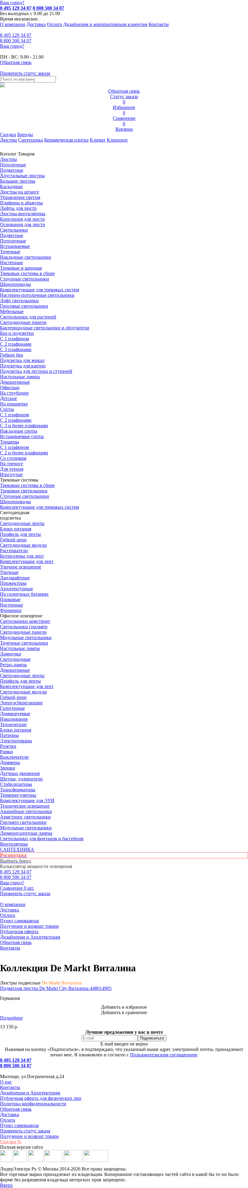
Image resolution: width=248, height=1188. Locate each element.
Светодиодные (15, 659)
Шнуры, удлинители (21, 778)
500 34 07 (15, 40)
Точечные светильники (24, 642)
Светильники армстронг (25, 621)
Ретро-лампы (13, 664)
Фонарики (10, 610)
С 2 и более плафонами (24, 452)
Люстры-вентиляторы (22, 213)
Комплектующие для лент (27, 561)
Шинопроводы (15, 284)
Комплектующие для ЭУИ (27, 800)
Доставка (36, 24)
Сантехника (30, 139)
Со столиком (13, 458)
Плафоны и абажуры (21, 202)
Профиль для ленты (20, 534)
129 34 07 (15, 35)
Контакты (158, 24)
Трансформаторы (17, 789)
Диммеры (10, 762)
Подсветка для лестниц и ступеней (36, 371)
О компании (12, 24)
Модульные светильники (26, 637)
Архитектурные (16, 588)
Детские (8, 398)
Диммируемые (15, 713)
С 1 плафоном (14, 338)
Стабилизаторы (16, 784)
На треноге (11, 463)
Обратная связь (15, 942)
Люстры (8, 139)
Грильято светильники (23, 822)
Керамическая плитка (66, 139)
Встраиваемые (15, 246)
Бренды (25, 134)
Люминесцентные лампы (26, 833)
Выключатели (14, 757)
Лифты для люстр (18, 208)
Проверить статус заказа (25, 1130)
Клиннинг (117, 139)
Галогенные (12, 708)
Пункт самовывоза (19, 920)
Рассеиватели (14, 550)
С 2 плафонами (15, 344)
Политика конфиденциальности (33, 1103)
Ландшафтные (15, 577)
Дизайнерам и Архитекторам (30, 937)
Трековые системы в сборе (27, 273)
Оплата (54, 24)
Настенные (11, 262)
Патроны (9, 735)
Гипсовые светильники (24, 306)
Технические (13, 724)
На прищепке (14, 403)
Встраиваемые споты (22, 436)
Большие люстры (17, 181)
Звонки (7, 767)
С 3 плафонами (15, 349)
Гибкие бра (11, 354)
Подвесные (11, 170)
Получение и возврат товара (29, 926)
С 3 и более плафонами (24, 425)
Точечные (10, 251)
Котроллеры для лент (22, 556)
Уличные (9, 572)
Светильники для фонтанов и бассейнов (41, 838)
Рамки (6, 751)
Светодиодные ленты (22, 523)
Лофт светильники (19, 300)
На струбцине (14, 392)
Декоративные (15, 382)
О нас (6, 1081)
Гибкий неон (13, 539)
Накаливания (14, 719)
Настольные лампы (20, 648)
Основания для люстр (22, 224)
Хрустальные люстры (22, 175)
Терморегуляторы (18, 795)
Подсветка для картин (23, 365)
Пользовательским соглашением (163, 1054)
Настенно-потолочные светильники (37, 295)
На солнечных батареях (24, 594)
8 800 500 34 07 (48, 8)
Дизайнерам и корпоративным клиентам (105, 24)
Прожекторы (13, 583)
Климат (98, 139)
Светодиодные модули (23, 545)
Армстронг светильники (25, 816)
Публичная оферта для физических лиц (40, 1098)
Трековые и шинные (21, 268)
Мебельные (12, 311)
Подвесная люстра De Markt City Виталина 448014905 (56, 988)
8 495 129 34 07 (15, 8)
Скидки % (10, 1141)
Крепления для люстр (22, 219)
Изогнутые (11, 474)
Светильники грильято (23, 626)
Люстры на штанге (19, 191)
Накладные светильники (25, 257)
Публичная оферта (19, 931)
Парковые (10, 599)
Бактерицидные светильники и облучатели (44, 327)
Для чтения (11, 469)
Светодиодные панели (23, 322)
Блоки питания (15, 528)
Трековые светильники (23, 490)
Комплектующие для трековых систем (39, 289)
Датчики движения (20, 773)
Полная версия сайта (21, 1147)
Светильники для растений (28, 316)
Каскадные (11, 186)
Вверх (6, 1185)
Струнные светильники (24, 278)
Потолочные (13, 164)
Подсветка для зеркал (22, 360)
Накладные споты (18, 431)
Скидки (8, 134)
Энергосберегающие (21, 702)
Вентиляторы (14, 844)
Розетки (8, 746)
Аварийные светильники (26, 811)
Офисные (10, 387)
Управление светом (20, 197)
